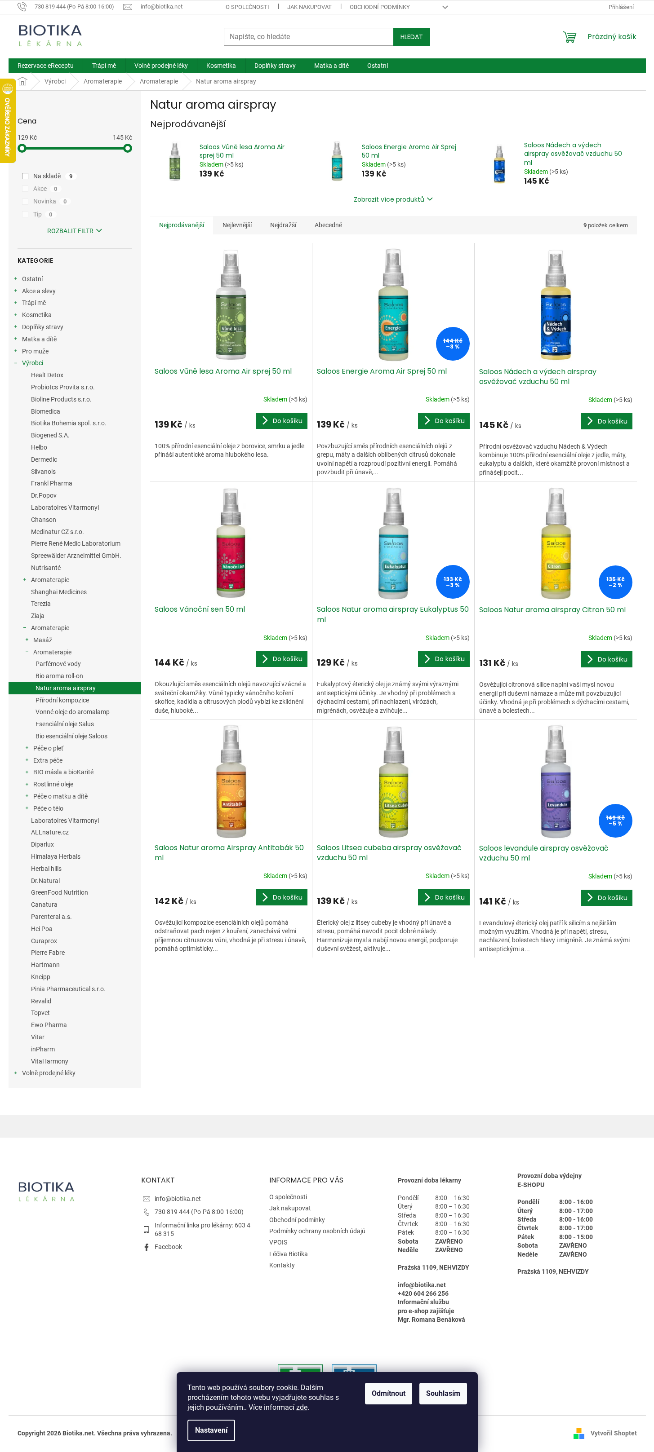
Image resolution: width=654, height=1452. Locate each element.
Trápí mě (34, 302)
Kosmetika (37, 314)
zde (301, 1407)
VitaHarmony (49, 1061)
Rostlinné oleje (53, 784)
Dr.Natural (45, 880)
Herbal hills (46, 868)
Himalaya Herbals (55, 856)
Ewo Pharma (49, 1024)
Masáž (42, 640)
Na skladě (53, 176)
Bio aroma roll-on (59, 676)
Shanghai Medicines (59, 592)
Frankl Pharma (51, 483)
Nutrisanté (46, 567)
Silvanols (43, 471)
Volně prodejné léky (49, 1073)
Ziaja (37, 615)
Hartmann (45, 964)
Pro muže (35, 351)
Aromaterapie (50, 579)
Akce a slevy (39, 291)
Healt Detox (47, 375)
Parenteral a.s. (51, 916)
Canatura (44, 904)
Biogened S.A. (50, 435)
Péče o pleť (48, 748)
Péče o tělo (48, 808)
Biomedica (45, 411)
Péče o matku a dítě (60, 796)
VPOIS (278, 1242)
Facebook (168, 1246)
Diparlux (42, 844)
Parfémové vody (58, 663)
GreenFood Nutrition (59, 892)
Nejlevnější (237, 225)
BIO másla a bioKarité (63, 772)
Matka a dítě (39, 339)
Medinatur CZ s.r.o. (57, 531)
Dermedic (44, 459)
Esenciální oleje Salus (65, 724)
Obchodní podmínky (380, 7)
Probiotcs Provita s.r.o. (63, 387)
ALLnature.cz (50, 832)
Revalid (41, 1001)
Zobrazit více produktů (389, 199)
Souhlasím (443, 1393)
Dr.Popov (44, 495)
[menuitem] (46, 65)
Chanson (43, 519)
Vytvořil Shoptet (614, 1433)
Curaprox (44, 940)
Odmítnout (388, 1393)
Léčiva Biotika (288, 1254)
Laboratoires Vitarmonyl (65, 507)
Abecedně (328, 225)
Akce (45, 188)
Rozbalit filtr (70, 230)
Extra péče (47, 760)
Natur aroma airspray (66, 688)
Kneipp (40, 976)
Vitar (37, 1037)
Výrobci (32, 362)
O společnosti (247, 7)
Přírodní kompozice (62, 700)
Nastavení (211, 1430)
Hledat (411, 36)
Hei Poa (42, 928)
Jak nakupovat (309, 7)
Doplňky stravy (42, 327)
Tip (43, 214)
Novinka (50, 201)
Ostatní (32, 278)
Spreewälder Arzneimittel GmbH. (76, 555)
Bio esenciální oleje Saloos (71, 736)
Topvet (40, 1012)
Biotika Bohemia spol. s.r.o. (69, 423)
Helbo (39, 447)
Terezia (41, 603)
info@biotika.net (178, 1198)
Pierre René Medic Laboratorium (75, 543)
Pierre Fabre (48, 952)
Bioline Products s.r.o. (61, 399)
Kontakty (282, 1265)
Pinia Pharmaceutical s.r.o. (68, 989)
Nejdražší (283, 225)
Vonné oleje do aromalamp (73, 711)
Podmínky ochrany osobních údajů (317, 1231)
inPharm (43, 1049)
